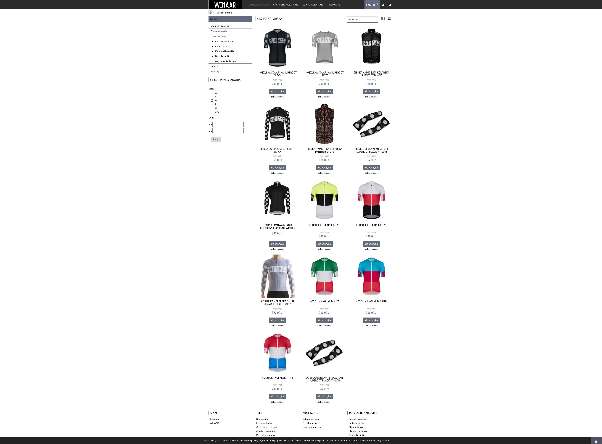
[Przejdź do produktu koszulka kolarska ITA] (324, 276)
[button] (277, 97)
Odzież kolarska (219, 36)
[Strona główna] (225, 4)
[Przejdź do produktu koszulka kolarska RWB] (277, 353)
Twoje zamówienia (312, 427)
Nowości (215, 66)
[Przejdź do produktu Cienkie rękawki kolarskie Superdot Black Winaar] (371, 124)
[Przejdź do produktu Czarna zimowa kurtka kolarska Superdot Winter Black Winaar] (277, 200)
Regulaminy (262, 419)
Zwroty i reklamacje (266, 431)
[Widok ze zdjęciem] (383, 18)
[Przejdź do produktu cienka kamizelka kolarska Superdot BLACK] (371, 48)
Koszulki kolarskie (224, 41)
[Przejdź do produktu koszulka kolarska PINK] (371, 276)
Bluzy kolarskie (222, 56)
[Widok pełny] (389, 18)
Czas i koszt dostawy (266, 427)
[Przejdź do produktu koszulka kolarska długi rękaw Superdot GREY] (277, 276)
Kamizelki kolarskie (224, 51)
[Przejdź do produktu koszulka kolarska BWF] (324, 200)
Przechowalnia (310, 423)
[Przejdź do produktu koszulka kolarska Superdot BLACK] (277, 48)
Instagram (215, 419)
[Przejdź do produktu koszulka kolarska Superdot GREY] (324, 48)
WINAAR (277, 80)
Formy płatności (264, 423)
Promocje (215, 71)
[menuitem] (258, 4)
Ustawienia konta (311, 419)
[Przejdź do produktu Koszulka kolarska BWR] (371, 200)
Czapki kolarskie (219, 31)
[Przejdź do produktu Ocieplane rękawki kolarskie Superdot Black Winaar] (324, 353)
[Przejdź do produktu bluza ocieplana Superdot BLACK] (277, 124)
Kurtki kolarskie (222, 46)
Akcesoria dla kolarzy (225, 61)
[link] (213, 93)
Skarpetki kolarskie (220, 26)
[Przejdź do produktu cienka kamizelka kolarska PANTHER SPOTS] (324, 124)
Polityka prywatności (266, 435)
